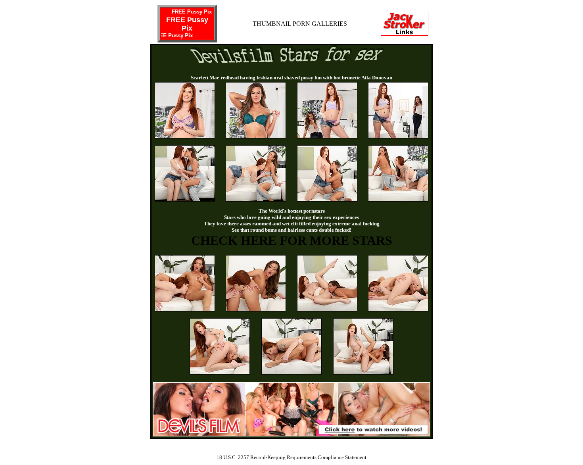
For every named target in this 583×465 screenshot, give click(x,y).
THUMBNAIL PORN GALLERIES (300, 23)
